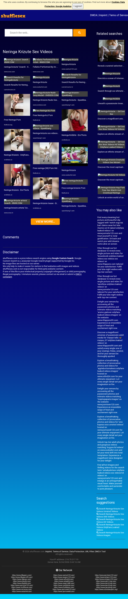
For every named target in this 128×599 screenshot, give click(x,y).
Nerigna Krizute (69, 64)
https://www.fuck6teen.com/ (64, 587)
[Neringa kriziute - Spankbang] (75, 95)
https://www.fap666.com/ (22, 583)
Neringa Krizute (40, 82)
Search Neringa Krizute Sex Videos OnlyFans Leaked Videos (110, 527)
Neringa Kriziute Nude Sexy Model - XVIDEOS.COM (56, 100)
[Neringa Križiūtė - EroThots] (75, 130)
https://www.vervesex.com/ (22, 589)
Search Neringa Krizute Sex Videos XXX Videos (110, 515)
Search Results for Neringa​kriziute (20, 84)
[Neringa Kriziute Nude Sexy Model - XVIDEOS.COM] (46, 95)
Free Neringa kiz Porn (43, 115)
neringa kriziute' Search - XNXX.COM (20, 67)
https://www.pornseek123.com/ (64, 589)
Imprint (103, 15)
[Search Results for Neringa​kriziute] (17, 80)
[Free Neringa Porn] (17, 115)
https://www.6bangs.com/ (21, 579)
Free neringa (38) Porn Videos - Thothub (51, 168)
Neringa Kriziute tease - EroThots (48, 203)
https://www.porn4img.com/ (106, 587)
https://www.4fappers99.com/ (22, 577)
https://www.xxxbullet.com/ (22, 591)
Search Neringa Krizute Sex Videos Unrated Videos (110, 510)
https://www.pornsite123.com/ (22, 585)
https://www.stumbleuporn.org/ (106, 589)
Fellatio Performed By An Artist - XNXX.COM (53, 67)
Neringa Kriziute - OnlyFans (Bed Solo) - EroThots (26, 155)
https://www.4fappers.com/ (22, 575)
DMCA (93, 15)
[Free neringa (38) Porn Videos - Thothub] (46, 163)
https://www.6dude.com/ (22, 581)
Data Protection (76, 551)
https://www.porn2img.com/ (106, 583)
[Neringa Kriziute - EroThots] (17, 185)
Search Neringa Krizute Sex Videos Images (110, 534)
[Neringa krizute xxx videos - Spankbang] (46, 128)
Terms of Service (118, 15)
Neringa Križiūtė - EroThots (74, 135)
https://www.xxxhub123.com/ (64, 575)
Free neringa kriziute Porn (73, 188)
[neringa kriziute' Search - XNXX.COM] (17, 62)
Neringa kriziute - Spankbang (75, 100)
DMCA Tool (100, 551)
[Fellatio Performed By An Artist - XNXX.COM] (46, 62)
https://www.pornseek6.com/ (64, 591)
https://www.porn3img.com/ (106, 585)
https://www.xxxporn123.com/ (64, 577)
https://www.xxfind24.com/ (64, 579)
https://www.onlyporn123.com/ (106, 579)
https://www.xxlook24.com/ (64, 581)
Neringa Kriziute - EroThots (16, 190)
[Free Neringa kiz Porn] (44, 110)
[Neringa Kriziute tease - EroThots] (46, 198)
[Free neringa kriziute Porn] (75, 183)
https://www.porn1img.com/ (106, 581)
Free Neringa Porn (12, 119)
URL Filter (89, 551)
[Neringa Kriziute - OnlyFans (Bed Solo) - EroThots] (17, 150)
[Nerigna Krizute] (70, 59)
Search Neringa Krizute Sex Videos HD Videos (110, 520)
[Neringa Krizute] (41, 77)
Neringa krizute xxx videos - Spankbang (51, 133)
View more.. (45, 221)
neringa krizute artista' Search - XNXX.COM (23, 207)
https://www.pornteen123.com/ (106, 575)
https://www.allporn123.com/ (106, 577)
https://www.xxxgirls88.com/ (64, 583)
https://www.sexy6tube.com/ (64, 585)
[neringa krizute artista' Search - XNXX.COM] (17, 203)
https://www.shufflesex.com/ (21, 587)
